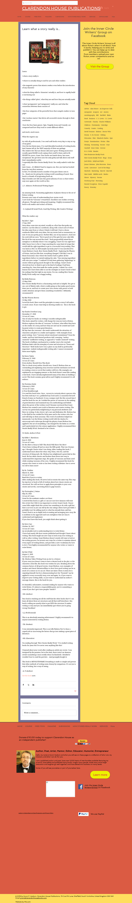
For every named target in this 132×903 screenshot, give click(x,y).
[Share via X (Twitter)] (28, 685)
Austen (106, 112)
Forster (102, 145)
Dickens (98, 132)
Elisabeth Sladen (102, 138)
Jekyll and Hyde (98, 161)
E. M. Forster (94, 135)
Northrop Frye (89, 181)
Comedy (87, 128)
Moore (86, 177)
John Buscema (101, 164)
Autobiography (89, 115)
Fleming (87, 145)
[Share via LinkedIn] (33, 685)
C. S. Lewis (100, 118)
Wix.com (27, 902)
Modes (106, 174)
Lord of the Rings (104, 168)
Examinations (94, 141)
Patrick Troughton (90, 184)
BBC (97, 115)
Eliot (94, 138)
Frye (108, 145)
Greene (102, 148)
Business (92, 118)
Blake (109, 115)
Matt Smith (88, 174)
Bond (86, 118)
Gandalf (87, 148)
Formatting (95, 145)
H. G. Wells (88, 151)
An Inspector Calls (106, 109)
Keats (109, 164)
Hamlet (95, 151)
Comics (93, 128)
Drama (86, 135)
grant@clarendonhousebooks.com (33, 898)
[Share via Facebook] (23, 685)
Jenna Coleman (89, 164)
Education (87, 138)
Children (87, 125)
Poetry (86, 187)
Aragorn (96, 112)
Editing (103, 135)
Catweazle (87, 122)
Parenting (99, 181)
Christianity (96, 125)
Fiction (103, 141)
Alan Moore (94, 109)
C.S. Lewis (108, 118)
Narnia (99, 177)
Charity (95, 122)
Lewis (86, 168)
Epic (111, 138)
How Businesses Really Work (94, 154)
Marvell (109, 171)
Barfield (103, 115)
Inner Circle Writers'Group (93, 786)
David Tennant (89, 132)
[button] (112, 6)
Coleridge (104, 125)
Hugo (105, 158)
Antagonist (88, 112)
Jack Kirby (88, 161)
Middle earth (97, 174)
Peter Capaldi (103, 184)
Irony (110, 158)
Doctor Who (107, 132)
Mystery (93, 177)
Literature (93, 168)
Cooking (100, 128)
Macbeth (87, 171)
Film (108, 141)
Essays (86, 141)
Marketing (95, 171)
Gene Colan (95, 148)
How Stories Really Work (93, 158)
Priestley (93, 187)
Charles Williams (105, 122)
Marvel (102, 171)
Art (101, 112)
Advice (86, 109)
